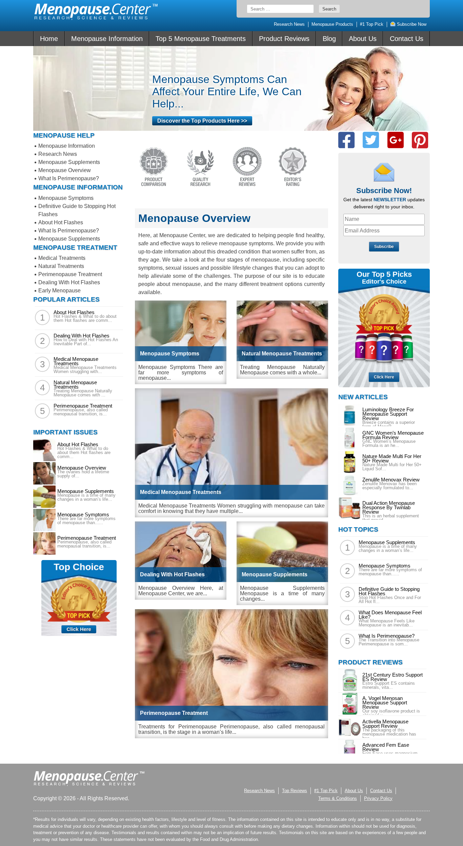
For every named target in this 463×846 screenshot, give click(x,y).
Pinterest (420, 140)
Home (49, 38)
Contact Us (406, 38)
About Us (363, 38)
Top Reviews (294, 790)
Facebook (346, 140)
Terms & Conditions (337, 798)
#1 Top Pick (371, 24)
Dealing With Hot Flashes (69, 282)
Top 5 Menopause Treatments (201, 38)
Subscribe (384, 246)
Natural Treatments (61, 266)
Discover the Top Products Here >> (202, 121)
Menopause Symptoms (66, 198)
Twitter (371, 140)
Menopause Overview (64, 170)
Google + (395, 140)
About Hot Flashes (60, 222)
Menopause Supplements (69, 162)
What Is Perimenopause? (68, 178)
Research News (289, 24)
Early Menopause (59, 290)
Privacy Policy (378, 798)
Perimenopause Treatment (70, 274)
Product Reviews (284, 38)
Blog (329, 38)
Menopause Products (332, 24)
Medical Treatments (61, 258)
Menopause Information (107, 38)
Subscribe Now (411, 24)
